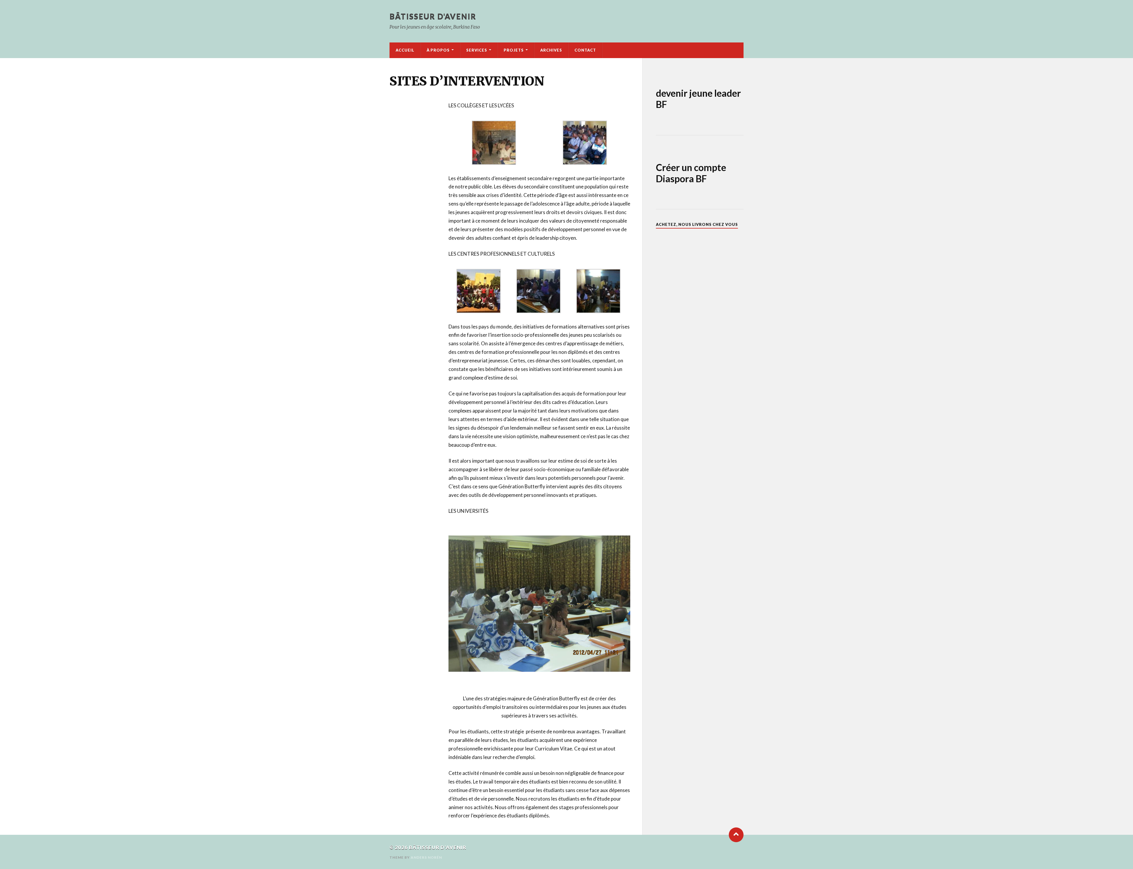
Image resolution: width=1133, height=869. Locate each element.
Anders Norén (426, 857)
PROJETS (514, 50)
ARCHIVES (551, 50)
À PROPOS (438, 50)
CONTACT (585, 50)
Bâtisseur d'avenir (432, 16)
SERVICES (476, 50)
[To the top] (736, 834)
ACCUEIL (405, 50)
